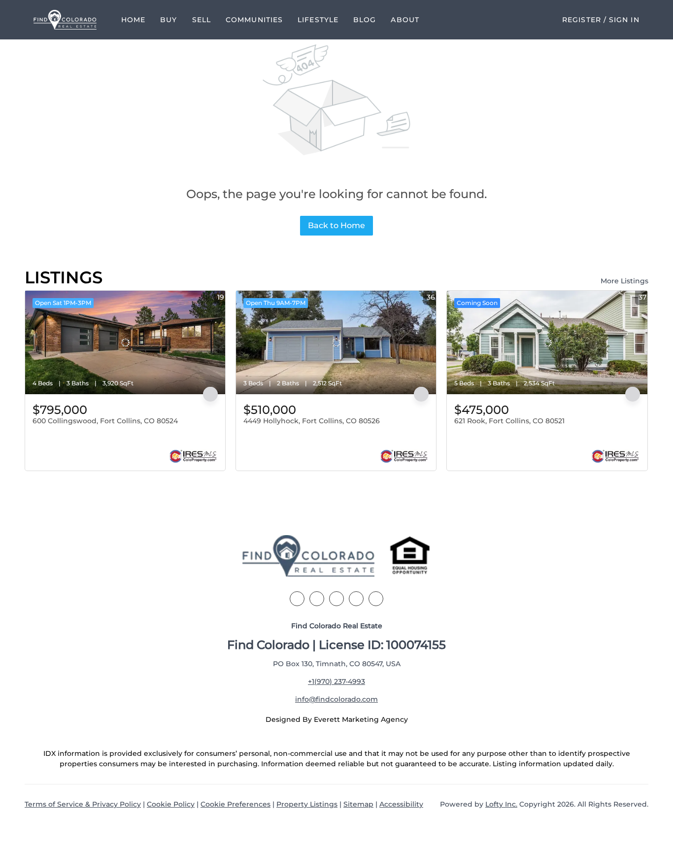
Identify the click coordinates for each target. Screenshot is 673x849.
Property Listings (306, 804)
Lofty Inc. (501, 804)
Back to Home (336, 225)
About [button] (405, 19)
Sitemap (358, 804)
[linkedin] (316, 598)
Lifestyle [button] (318, 19)
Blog (364, 19)
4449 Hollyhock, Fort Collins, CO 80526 (311, 420)
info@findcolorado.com (336, 699)
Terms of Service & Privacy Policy (83, 804)
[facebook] (297, 598)
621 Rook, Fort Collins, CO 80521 (509, 420)
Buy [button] (168, 19)
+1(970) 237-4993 (336, 681)
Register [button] (581, 19)
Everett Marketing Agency (361, 719)
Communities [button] (254, 19)
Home (133, 19)
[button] (65, 20)
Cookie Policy (171, 804)
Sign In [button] (624, 19)
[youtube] (376, 598)
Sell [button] (201, 19)
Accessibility (401, 804)
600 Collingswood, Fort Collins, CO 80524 (105, 420)
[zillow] (336, 598)
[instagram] (356, 598)
